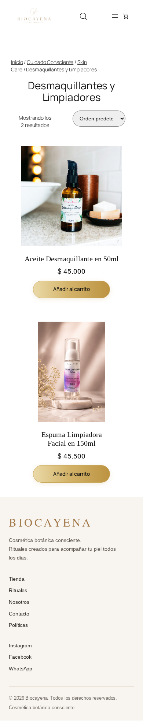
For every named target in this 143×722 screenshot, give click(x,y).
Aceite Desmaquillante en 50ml (72, 259)
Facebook (20, 657)
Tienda (16, 579)
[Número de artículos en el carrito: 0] (125, 16)
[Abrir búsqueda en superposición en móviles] (83, 16)
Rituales (18, 590)
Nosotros (19, 602)
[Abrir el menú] (114, 16)
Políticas (18, 625)
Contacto (19, 614)
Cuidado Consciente (50, 62)
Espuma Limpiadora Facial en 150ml (71, 438)
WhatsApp (20, 669)
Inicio (17, 62)
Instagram (20, 645)
